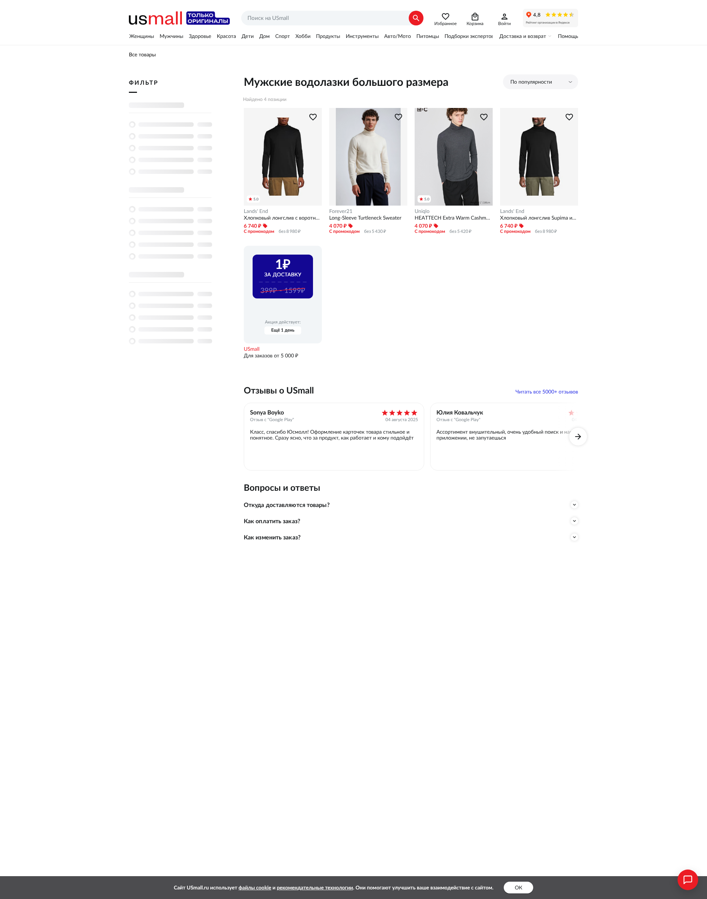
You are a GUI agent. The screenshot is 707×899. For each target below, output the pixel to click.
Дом (264, 36)
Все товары (142, 54)
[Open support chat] (688, 880)
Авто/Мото (397, 36)
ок (518, 888)
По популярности (531, 82)
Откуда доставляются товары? (287, 504)
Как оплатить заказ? (272, 521)
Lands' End (256, 211)
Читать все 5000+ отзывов (547, 392)
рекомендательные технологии (315, 888)
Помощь (568, 36)
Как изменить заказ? (272, 537)
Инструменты (362, 36)
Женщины (141, 36)
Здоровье (200, 36)
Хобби (302, 36)
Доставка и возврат (522, 36)
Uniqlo (422, 211)
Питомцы (427, 36)
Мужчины (171, 36)
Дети (248, 36)
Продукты (328, 36)
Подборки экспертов (469, 36)
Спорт (282, 36)
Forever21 (340, 211)
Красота (226, 36)
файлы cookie (255, 888)
